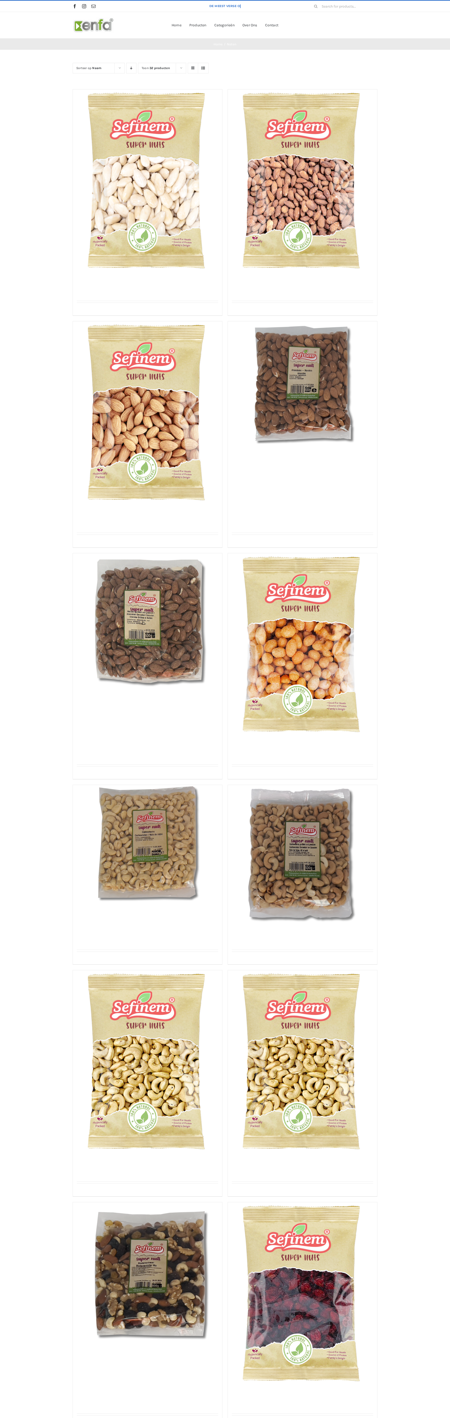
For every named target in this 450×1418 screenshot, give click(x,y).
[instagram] (84, 6)
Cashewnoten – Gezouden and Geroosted (276, 1163)
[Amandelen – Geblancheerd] (147, 182)
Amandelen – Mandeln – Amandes (113, 514)
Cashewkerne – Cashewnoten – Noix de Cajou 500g (131, 909)
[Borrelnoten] (302, 646)
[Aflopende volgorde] (131, 68)
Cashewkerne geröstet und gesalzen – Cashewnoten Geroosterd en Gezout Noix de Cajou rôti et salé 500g (300, 934)
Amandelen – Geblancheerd (106, 282)
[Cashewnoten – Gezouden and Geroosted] (302, 1063)
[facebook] (75, 6)
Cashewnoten (91, 1163)
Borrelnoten (244, 746)
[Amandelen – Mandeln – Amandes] (147, 414)
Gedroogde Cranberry (255, 1395)
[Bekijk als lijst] (203, 68)
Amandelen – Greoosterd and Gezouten (274, 282)
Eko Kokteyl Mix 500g (100, 1351)
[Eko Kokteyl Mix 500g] (147, 1273)
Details (149, 309)
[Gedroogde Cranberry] (302, 1295)
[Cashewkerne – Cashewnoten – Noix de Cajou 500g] (147, 843)
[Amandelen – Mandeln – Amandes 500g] (302, 382)
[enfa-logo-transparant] (93, 19)
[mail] (93, 6)
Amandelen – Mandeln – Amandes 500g (274, 451)
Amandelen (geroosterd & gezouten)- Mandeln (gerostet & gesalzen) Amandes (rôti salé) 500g (139, 699)
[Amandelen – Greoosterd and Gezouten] (302, 182)
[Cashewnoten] (147, 1063)
